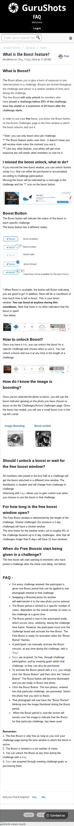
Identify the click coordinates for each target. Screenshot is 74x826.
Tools (43, 47)
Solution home (12, 47)
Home (28, 814)
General (30, 47)
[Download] (30, 422)
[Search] (39, 38)
